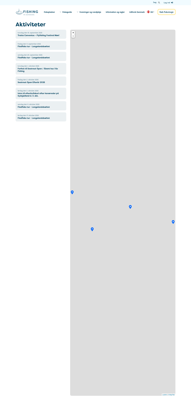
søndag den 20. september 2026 (30, 55)
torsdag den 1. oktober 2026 (28, 66)
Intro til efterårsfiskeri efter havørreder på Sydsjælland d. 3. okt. (38, 94)
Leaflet (164, 395)
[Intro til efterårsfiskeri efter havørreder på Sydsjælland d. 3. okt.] (130, 207)
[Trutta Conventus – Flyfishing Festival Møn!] (173, 222)
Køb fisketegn (167, 12)
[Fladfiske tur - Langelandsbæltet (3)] (92, 229)
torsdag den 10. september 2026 (30, 32)
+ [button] (73, 32)
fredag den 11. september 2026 (29, 44)
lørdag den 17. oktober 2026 (28, 115)
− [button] (73, 36)
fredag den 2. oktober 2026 (28, 79)
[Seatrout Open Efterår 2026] (72, 192)
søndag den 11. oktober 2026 (28, 104)
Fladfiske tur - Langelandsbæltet (34, 46)
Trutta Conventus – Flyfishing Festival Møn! (38, 35)
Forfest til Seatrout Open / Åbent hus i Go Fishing (38, 69)
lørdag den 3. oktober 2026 (28, 90)
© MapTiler (171, 395)
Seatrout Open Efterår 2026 (31, 82)
